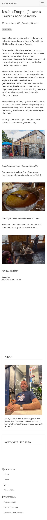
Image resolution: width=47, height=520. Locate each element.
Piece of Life (9, 490)
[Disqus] (23, 315)
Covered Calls (10, 502)
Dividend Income (11, 507)
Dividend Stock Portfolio (14, 512)
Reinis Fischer (9, 3)
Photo (6, 479)
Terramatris (18, 424)
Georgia (25, 23)
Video (6, 484)
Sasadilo (7, 29)
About (6, 474)
